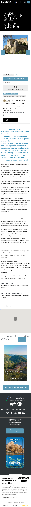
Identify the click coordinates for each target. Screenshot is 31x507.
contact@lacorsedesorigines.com (15, 112)
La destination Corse (15, 419)
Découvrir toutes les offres (16, 387)
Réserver (11, 120)
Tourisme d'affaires (15, 424)
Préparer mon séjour (15, 422)
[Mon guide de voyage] (25, 2)
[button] (20, 2)
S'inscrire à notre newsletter (15, 431)
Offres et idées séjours (15, 421)
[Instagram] (3, 114)
